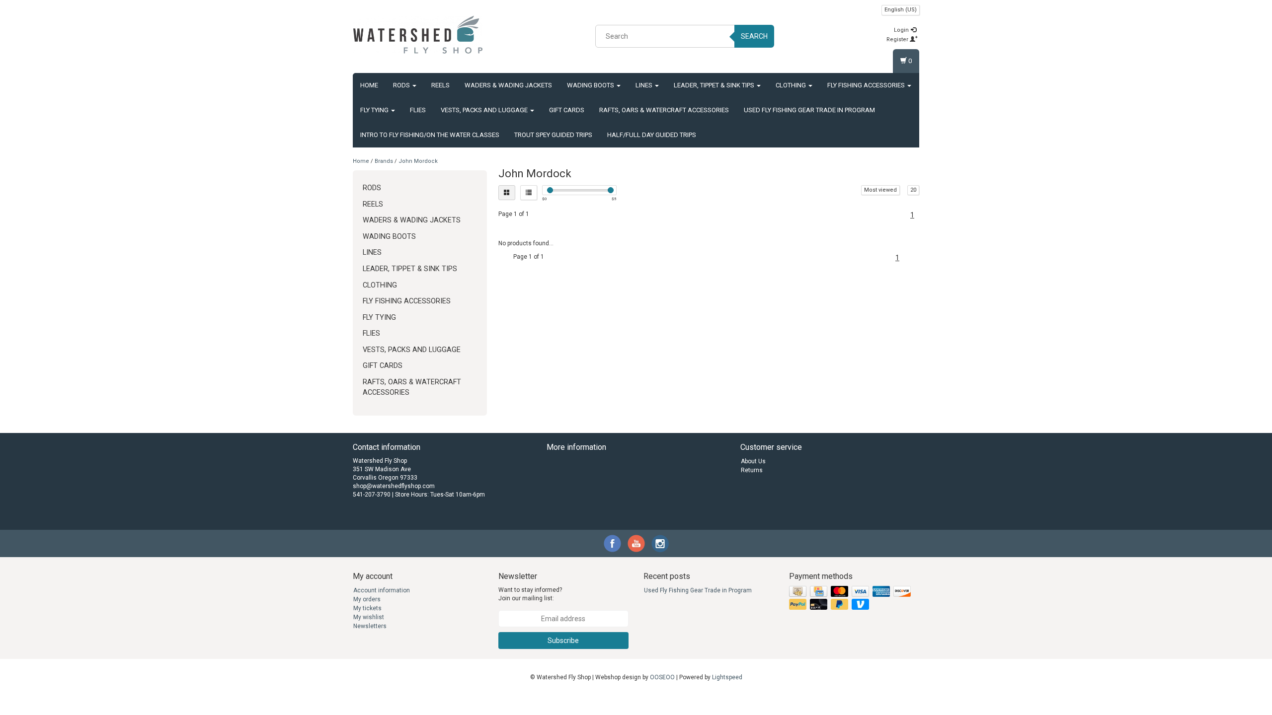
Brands (384, 161)
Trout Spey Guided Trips (553, 135)
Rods (402, 85)
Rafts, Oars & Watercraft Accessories (664, 110)
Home (369, 85)
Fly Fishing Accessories (866, 85)
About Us (753, 461)
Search (754, 36)
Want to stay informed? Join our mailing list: (530, 594)
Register (898, 39)
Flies (418, 110)
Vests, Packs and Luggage (485, 110)
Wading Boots (591, 85)
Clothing (791, 85)
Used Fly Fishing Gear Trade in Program (809, 110)
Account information (381, 590)
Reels (440, 85)
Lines (645, 85)
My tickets (367, 608)
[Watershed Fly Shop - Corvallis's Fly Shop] (417, 35)
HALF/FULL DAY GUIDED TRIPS (651, 135)
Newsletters (370, 626)
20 (913, 190)
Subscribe (563, 640)
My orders (367, 599)
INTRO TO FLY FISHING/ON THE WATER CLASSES (429, 135)
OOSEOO (662, 677)
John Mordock (418, 161)
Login (902, 30)
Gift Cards (566, 110)
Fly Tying (375, 110)
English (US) (900, 9)
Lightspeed (727, 677)
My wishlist (368, 617)
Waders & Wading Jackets (508, 85)
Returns (752, 470)
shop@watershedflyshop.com (394, 486)
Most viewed (880, 190)
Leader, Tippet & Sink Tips (715, 85)
